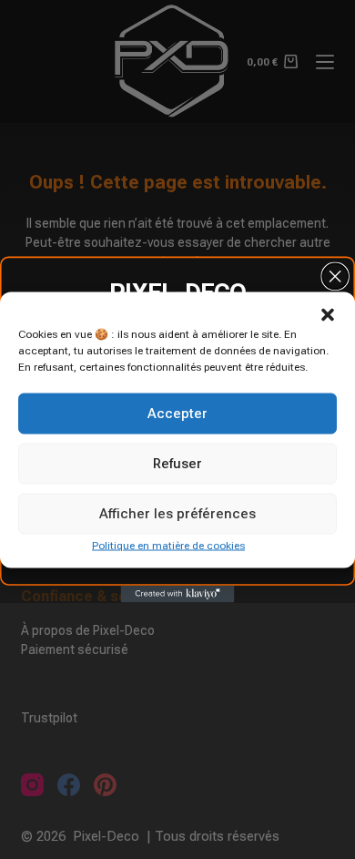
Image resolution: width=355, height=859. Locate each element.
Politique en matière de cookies (168, 544)
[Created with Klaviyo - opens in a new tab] (178, 594)
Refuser (177, 463)
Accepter (177, 413)
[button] (328, 314)
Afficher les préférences (177, 514)
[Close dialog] (335, 276)
